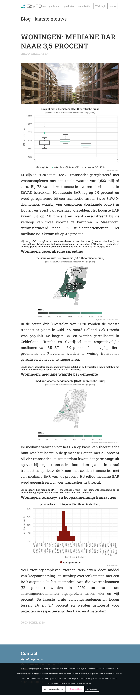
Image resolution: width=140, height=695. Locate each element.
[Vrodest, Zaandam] (70, 83)
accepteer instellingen (53, 689)
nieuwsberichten (35, 53)
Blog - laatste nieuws (44, 19)
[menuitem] (42, 6)
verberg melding (75, 689)
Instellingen (92, 689)
